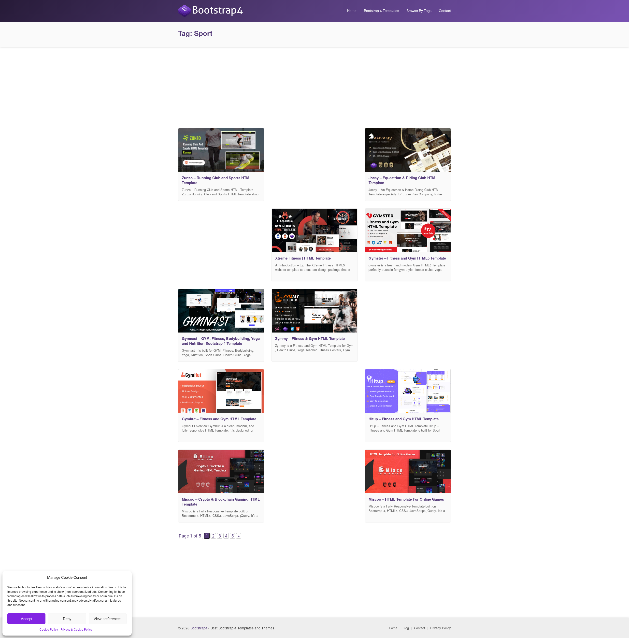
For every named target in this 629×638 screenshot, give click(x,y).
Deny (67, 619)
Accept (26, 619)
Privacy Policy (440, 627)
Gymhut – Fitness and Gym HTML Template (219, 418)
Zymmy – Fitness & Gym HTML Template (310, 338)
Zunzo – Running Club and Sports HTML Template (217, 180)
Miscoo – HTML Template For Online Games (406, 499)
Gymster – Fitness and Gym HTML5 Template (407, 258)
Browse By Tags (418, 10)
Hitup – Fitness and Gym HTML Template (404, 418)
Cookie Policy (49, 629)
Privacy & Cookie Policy (76, 629)
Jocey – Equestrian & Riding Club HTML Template (403, 180)
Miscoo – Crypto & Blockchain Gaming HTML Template (221, 501)
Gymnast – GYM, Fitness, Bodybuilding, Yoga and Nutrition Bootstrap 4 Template (221, 341)
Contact (445, 10)
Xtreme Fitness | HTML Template (303, 258)
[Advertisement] (314, 86)
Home (352, 10)
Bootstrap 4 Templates (381, 10)
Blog (405, 627)
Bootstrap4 (198, 627)
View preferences (108, 619)
